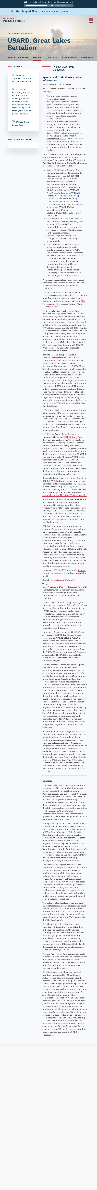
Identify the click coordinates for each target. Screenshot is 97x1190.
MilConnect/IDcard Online (55, 360)
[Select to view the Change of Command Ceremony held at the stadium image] (23, 78)
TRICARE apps (71, 437)
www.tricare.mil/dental (62, 580)
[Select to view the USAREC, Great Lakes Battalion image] (23, 123)
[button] (49, 5)
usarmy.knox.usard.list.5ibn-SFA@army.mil (63, 495)
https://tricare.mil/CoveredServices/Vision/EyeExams (68, 587)
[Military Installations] (14, 21)
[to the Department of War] (25, 2)
